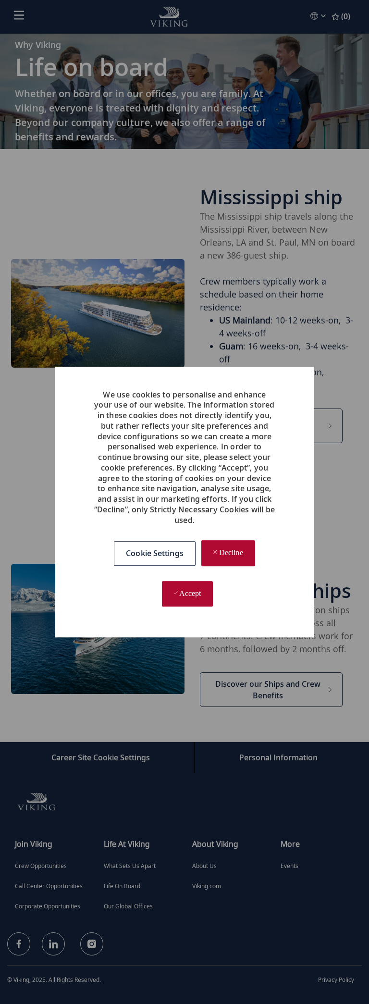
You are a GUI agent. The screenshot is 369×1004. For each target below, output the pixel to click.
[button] (155, 553)
